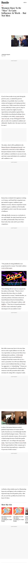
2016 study (20, 355)
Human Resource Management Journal (11, 147)
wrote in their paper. (7, 268)
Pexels (27, 41)
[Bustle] (5, 2)
